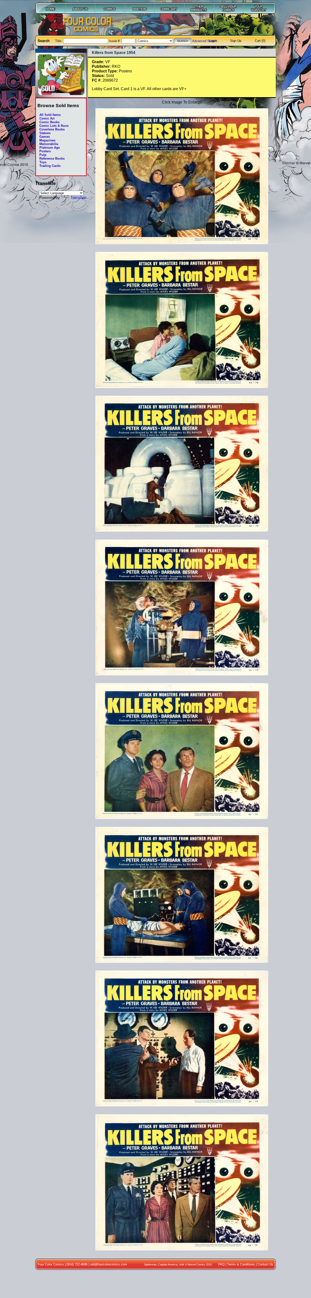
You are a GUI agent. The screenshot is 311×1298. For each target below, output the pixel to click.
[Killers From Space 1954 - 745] (182, 821)
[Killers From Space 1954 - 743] (182, 534)
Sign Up (235, 41)
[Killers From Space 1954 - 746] (182, 965)
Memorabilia (48, 144)
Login (212, 41)
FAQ (221, 1264)
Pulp (42, 155)
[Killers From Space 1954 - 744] (182, 678)
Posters (45, 151)
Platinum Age (49, 147)
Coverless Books (52, 129)
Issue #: (115, 41)
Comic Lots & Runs (54, 126)
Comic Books (49, 122)
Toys (42, 162)
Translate (78, 197)
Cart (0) (260, 41)
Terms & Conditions (241, 1264)
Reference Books (52, 158)
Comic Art (46, 118)
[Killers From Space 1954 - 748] (182, 1253)
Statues (45, 133)
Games (44, 136)
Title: (59, 41)
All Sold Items (50, 115)
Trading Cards (49, 166)
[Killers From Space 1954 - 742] (182, 390)
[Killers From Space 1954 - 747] (182, 1109)
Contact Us (265, 1264)
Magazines (47, 140)
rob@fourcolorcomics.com (108, 1264)
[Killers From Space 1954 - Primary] (182, 246)
